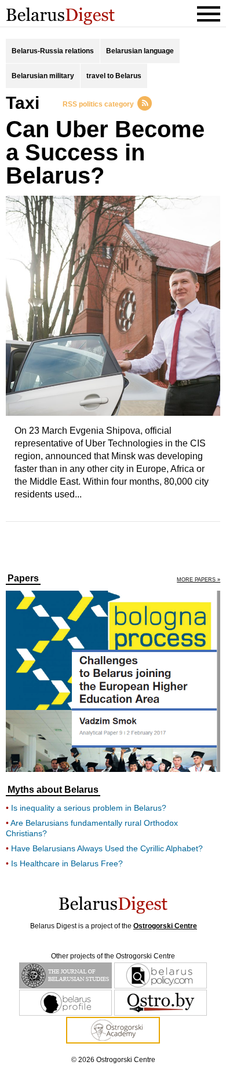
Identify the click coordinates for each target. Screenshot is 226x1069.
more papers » (198, 580)
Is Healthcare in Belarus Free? (67, 863)
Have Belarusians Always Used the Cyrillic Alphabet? (107, 848)
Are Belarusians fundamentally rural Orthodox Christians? (92, 828)
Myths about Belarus (53, 790)
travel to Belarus (113, 76)
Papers (23, 578)
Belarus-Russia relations (53, 51)
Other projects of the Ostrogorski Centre (113, 956)
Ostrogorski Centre (165, 926)
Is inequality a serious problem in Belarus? (88, 807)
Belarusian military (43, 76)
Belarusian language (140, 51)
